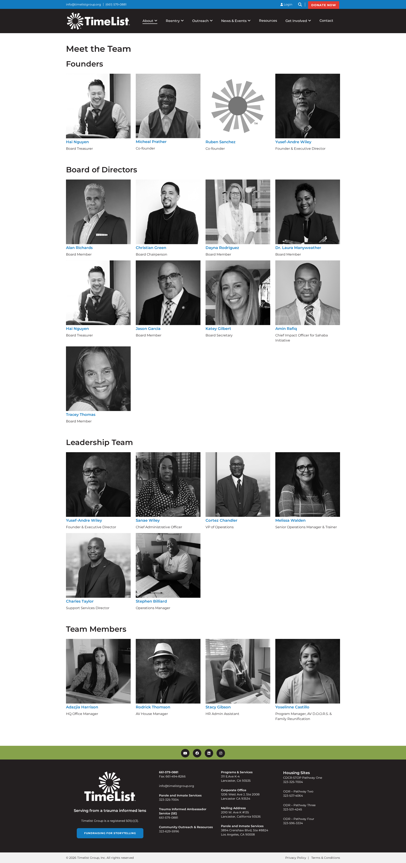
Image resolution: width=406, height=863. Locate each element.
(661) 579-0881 (116, 4)
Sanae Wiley (148, 520)
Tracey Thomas (80, 414)
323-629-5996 (169, 831)
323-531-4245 (292, 809)
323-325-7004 (169, 800)
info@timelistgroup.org (83, 4)
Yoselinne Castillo (292, 707)
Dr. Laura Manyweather (298, 247)
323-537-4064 (293, 796)
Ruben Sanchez (221, 142)
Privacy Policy (295, 858)
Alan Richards (79, 247)
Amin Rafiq (286, 328)
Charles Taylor (80, 601)
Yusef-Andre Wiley (293, 142)
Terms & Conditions (325, 858)
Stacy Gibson (218, 707)
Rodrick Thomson (153, 707)
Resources (268, 21)
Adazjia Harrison (82, 707)
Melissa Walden (290, 520)
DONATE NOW (323, 5)
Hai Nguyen (77, 142)
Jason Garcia (148, 328)
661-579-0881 (168, 817)
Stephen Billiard (151, 601)
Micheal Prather (151, 141)
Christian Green (151, 247)
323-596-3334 (293, 823)
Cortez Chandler (221, 520)
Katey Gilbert (218, 328)
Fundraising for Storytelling (110, 832)
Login (287, 4)
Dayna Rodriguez (222, 247)
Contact (326, 21)
